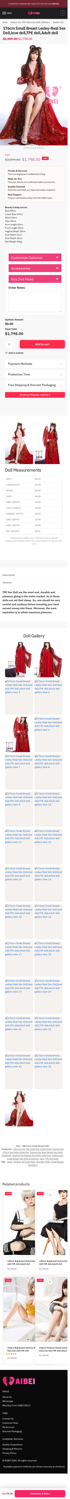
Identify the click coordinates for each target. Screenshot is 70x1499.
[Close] (62, 716)
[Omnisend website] (34, 779)
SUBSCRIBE (34, 759)
